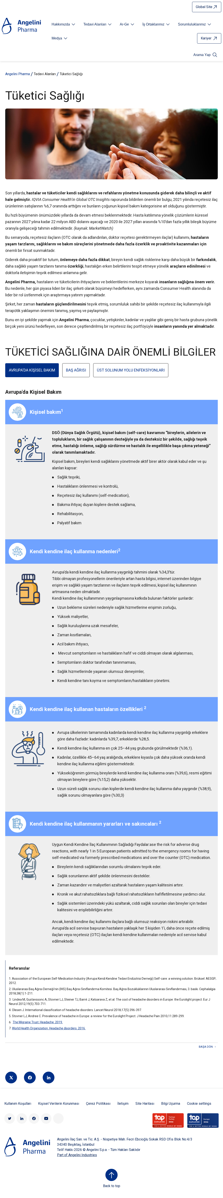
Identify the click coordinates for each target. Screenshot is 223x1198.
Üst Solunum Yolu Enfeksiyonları (131, 370)
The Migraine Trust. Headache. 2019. (38, 1022)
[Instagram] (58, 1118)
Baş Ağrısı (76, 370)
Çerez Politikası (98, 1103)
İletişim (122, 1103)
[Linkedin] (48, 1077)
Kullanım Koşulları (17, 1103)
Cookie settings (199, 1103)
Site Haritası (144, 1103)
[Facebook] (30, 1077)
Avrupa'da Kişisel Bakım (32, 370)
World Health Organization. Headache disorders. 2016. (49, 1028)
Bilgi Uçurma (170, 1103)
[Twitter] (11, 1077)
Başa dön (206, 1046)
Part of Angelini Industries (77, 1155)
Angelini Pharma (17, 74)
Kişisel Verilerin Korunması (58, 1103)
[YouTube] (46, 1118)
